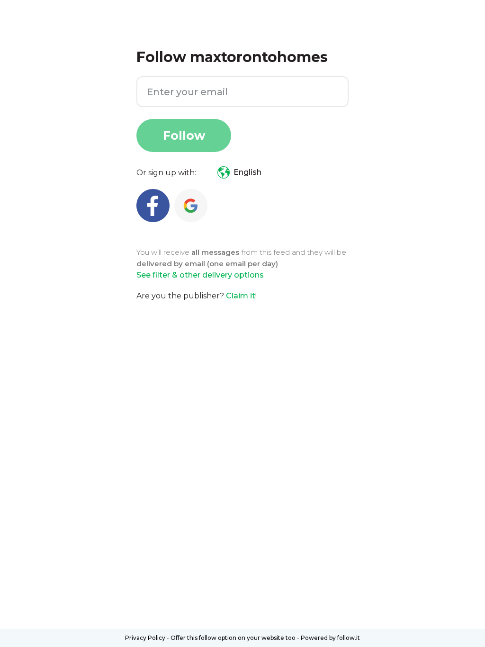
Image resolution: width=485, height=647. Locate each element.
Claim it (240, 295)
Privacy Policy (145, 637)
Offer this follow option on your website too (233, 637)
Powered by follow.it (330, 637)
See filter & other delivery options (200, 274)
